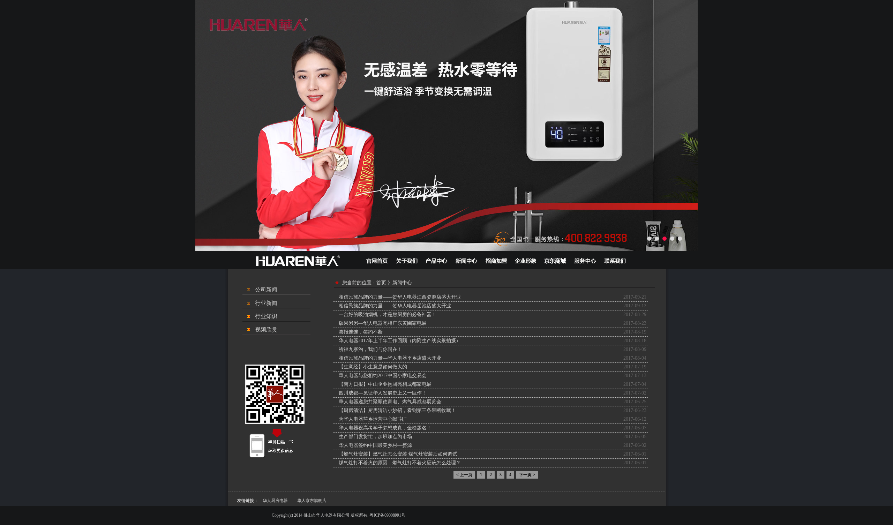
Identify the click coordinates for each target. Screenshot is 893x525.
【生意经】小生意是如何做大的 (373, 366)
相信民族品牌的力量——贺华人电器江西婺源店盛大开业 (400, 297)
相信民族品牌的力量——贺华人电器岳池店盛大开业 (395, 305)
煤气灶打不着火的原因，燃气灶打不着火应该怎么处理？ (400, 462)
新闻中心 (402, 282)
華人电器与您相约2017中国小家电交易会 (383, 375)
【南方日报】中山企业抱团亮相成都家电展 (385, 384)
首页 (381, 282)
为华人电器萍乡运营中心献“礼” (372, 419)
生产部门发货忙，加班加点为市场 (375, 436)
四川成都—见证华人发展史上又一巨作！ (383, 393)
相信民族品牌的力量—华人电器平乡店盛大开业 (390, 358)
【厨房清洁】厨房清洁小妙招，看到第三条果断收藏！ (397, 410)
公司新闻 (266, 290)
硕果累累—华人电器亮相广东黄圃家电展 (383, 323)
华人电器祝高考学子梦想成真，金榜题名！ (385, 427)
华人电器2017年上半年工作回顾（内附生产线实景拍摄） (400, 340)
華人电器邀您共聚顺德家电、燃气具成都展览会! (391, 401)
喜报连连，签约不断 (361, 332)
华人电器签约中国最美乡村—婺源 (375, 445)
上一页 (464, 474)
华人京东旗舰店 (312, 500)
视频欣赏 (266, 329)
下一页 (527, 474)
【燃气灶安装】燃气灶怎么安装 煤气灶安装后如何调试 (398, 454)
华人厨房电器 (275, 500)
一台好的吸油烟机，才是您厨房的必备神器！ (387, 314)
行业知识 (266, 316)
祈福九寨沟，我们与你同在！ (370, 349)
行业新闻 (266, 303)
